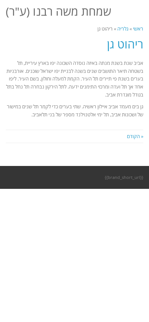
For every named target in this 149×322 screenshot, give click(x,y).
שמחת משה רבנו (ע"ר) (58, 11)
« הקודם (135, 136)
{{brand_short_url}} (124, 177)
